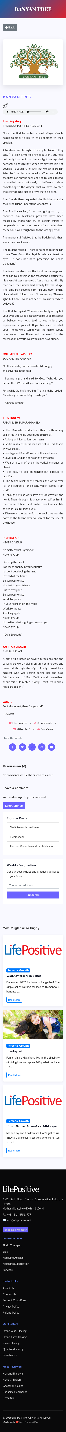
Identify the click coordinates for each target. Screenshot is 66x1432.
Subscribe (33, 895)
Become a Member (15, 1229)
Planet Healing (11, 1343)
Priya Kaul (8, 1398)
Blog (5, 1251)
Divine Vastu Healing (15, 1330)
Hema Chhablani (12, 1379)
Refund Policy (11, 1312)
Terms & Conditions (14, 1300)
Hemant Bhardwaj (13, 1373)
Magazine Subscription (16, 1263)
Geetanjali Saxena (13, 1385)
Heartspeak (17, 836)
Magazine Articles (13, 1257)
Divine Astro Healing (15, 1337)
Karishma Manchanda (15, 1391)
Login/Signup (14, 806)
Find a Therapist (12, 1245)
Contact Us (9, 1294)
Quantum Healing (13, 1349)
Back (11, 27)
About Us (8, 1288)
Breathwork (10, 1355)
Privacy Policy (11, 1306)
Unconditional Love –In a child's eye (31, 846)
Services (8, 1269)
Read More (14, 999)
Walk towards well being (25, 827)
